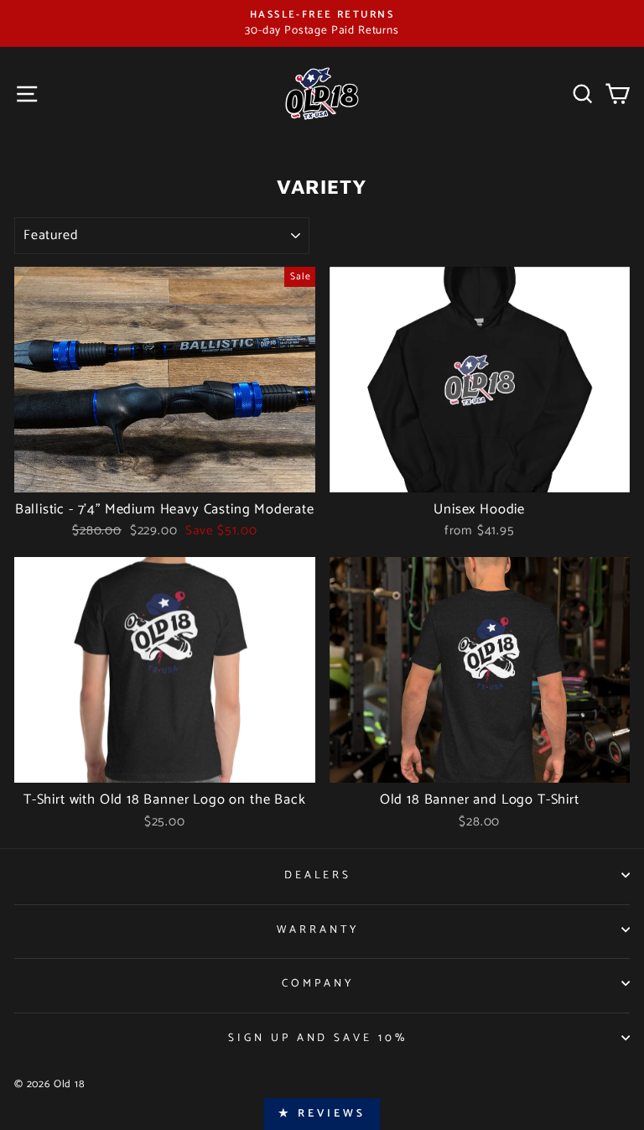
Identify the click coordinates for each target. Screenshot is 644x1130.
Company (318, 983)
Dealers (318, 875)
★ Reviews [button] (321, 1113)
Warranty (318, 929)
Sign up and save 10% (318, 1037)
